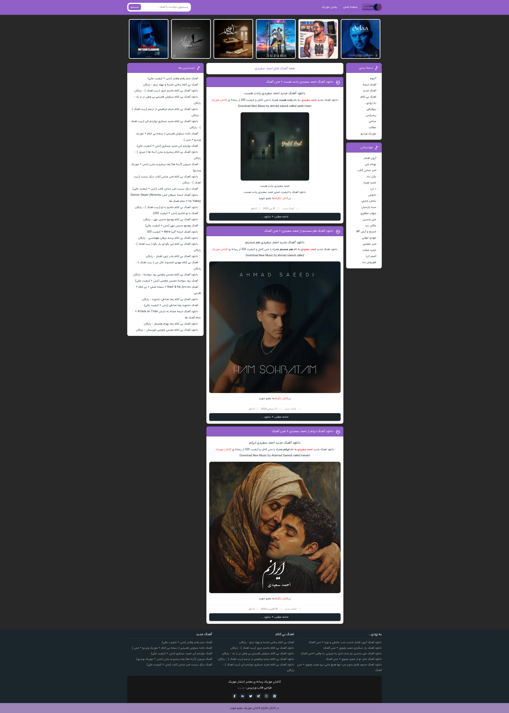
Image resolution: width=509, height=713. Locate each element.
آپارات (274, 696)
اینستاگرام (266, 696)
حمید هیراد (369, 183)
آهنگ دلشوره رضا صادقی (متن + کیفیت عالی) (171, 305)
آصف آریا (371, 256)
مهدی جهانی (369, 238)
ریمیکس (371, 115)
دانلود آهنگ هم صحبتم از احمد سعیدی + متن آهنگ (298, 231)
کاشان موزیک (219, 100)
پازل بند (371, 176)
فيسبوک (235, 696)
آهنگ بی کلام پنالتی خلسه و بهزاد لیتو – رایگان (170, 85)
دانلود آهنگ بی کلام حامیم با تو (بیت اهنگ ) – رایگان (166, 207)
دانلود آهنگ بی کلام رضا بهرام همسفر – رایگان (171, 324)
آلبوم (373, 78)
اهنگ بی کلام (368, 97)
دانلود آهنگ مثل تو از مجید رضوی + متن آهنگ (354, 659)
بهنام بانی (370, 164)
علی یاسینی (369, 219)
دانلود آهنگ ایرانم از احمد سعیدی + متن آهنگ (302, 431)
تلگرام (258, 696)
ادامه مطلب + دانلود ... (274, 217)
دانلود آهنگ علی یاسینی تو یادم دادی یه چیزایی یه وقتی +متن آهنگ (341, 653)
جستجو (134, 7)
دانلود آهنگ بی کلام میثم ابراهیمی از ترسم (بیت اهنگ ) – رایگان (256, 659)
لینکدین (243, 696)
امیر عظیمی (369, 244)
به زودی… (370, 103)
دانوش (372, 195)
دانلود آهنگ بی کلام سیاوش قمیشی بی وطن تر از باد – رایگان (258, 653)
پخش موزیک (329, 7)
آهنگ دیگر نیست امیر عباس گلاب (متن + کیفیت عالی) (165, 189)
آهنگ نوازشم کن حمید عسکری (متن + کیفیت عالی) (167, 146)
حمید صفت (369, 250)
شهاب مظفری (368, 213)
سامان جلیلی (368, 201)
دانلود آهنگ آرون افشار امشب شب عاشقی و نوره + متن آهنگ (345, 642)
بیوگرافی (371, 109)
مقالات (372, 127)
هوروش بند (369, 262)
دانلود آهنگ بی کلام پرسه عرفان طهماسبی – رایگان (168, 238)
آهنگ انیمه (369, 85)
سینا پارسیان (368, 207)
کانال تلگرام (281, 198)
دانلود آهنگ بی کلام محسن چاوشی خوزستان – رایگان (167, 330)
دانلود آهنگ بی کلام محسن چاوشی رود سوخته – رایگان (165, 275)
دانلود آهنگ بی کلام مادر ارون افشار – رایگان (172, 256)
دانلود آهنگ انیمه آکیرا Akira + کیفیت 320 (172, 232)
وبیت (240, 688)
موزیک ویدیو (368, 134)
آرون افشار (370, 158)
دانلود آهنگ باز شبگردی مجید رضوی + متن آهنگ (352, 648)
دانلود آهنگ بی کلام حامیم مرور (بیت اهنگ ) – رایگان (166, 91)
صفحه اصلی (350, 7)
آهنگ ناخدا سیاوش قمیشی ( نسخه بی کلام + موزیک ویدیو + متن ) (172, 648)
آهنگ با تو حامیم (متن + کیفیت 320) (175, 213)
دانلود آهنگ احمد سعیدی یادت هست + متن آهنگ (299, 82)
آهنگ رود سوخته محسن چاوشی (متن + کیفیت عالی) (166, 281)
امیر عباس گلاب (366, 170)
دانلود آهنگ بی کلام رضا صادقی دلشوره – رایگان (170, 299)
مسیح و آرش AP (366, 232)
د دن (373, 189)
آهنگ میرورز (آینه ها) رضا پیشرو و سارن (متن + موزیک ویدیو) (174, 659)
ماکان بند (370, 226)
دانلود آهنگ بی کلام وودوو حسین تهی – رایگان (170, 219)
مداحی (372, 121)
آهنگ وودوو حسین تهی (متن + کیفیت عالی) (171, 226)
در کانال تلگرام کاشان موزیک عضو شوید (254, 708)
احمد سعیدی (309, 100)
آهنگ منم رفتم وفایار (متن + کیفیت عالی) (173, 78)
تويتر (251, 696)
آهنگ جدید (288, 208)
